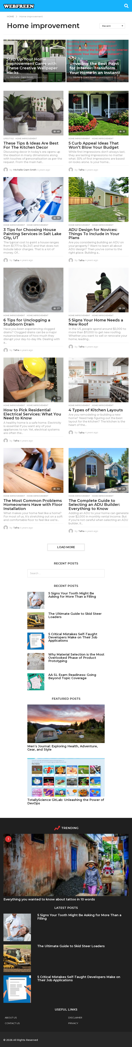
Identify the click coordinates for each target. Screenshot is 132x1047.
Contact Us (12, 1023)
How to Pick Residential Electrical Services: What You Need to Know (32, 414)
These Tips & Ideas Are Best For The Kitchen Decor (30, 145)
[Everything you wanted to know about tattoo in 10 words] (66, 865)
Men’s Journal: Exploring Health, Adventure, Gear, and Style (62, 747)
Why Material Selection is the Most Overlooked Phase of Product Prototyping (76, 658)
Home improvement (26, 139)
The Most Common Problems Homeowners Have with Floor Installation (33, 504)
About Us (11, 1017)
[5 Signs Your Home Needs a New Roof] (99, 290)
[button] (126, 5)
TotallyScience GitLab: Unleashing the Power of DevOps (65, 801)
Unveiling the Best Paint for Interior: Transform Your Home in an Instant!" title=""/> (97, 48)
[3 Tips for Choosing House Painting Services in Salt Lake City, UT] (33, 199)
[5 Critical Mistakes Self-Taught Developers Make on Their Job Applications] (35, 641)
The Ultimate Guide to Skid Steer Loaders (75, 615)
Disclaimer (75, 1017)
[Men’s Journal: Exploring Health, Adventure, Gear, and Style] (66, 724)
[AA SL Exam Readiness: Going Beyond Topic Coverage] (35, 681)
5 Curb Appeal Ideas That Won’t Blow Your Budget (94, 145)
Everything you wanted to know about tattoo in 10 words (49, 899)
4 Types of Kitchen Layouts (96, 410)
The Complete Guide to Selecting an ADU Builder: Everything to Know (94, 504)
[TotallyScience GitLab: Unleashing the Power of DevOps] (66, 777)
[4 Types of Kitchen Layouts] (99, 380)
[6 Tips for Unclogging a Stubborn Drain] (33, 290)
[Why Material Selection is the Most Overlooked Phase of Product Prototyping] (35, 661)
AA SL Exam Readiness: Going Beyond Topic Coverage (72, 676)
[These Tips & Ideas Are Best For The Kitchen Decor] (33, 113)
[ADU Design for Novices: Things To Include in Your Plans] (99, 199)
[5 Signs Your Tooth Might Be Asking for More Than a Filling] (35, 600)
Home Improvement (79, 139)
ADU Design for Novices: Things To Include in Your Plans (94, 233)
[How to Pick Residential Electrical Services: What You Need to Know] (33, 380)
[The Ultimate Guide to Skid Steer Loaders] (35, 620)
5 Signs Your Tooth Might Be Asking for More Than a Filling (72, 595)
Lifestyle (8, 139)
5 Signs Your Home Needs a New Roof (96, 322)
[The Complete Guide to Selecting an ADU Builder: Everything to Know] (99, 470)
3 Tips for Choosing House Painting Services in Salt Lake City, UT (32, 233)
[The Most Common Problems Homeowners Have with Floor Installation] (33, 470)
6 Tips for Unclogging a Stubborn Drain (26, 322)
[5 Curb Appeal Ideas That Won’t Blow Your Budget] (99, 113)
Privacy (73, 1023)
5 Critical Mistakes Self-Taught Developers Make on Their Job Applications (72, 637)
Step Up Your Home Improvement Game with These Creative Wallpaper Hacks (32, 66)
